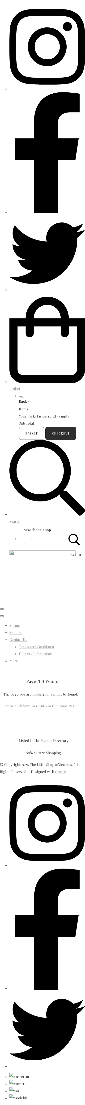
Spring (14, 625)
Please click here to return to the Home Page (40, 706)
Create (60, 771)
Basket (32, 433)
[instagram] (47, 88)
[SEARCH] (74, 539)
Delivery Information (35, 653)
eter (46, 740)
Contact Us (18, 639)
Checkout (61, 433)
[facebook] (47, 211)
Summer (16, 632)
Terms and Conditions (36, 646)
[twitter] (47, 289)
